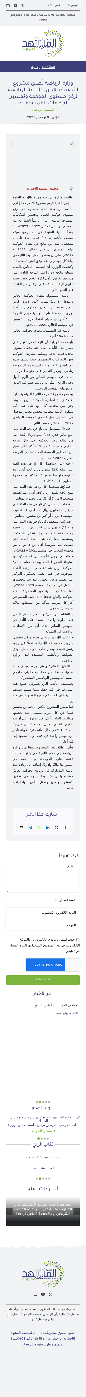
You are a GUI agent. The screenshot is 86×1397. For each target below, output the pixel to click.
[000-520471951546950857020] (43, 1117)
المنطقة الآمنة (43, 1169)
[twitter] (23, 5)
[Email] (21, 828)
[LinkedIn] (48, 828)
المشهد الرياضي (43, 109)
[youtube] (15, 5)
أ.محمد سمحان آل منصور (43, 1157)
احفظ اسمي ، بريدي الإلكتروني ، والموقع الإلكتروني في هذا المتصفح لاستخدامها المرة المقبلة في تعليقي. (44, 945)
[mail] (8, 5)
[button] (49, 1102)
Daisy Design (33, 1344)
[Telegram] (30, 828)
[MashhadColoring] (43, 31)
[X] (56, 828)
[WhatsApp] (39, 828)
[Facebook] (65, 828)
